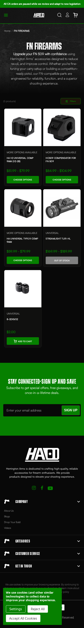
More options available (22, 152)
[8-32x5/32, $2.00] (23, 289)
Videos (7, 527)
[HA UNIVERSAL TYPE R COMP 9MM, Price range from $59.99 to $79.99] (23, 208)
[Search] (59, 15)
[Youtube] (50, 488)
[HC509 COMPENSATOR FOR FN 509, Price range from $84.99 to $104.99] (62, 127)
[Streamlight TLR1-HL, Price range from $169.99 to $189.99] (62, 208)
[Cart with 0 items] (75, 15)
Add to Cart (25, 341)
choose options (22, 179)
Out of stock (62, 260)
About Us (9, 510)
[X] (33, 488)
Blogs (7, 516)
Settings (15, 609)
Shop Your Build (12, 522)
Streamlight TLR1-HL (58, 238)
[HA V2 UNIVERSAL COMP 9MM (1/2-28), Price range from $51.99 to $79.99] (23, 127)
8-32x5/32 (12, 319)
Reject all (38, 609)
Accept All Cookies (23, 618)
